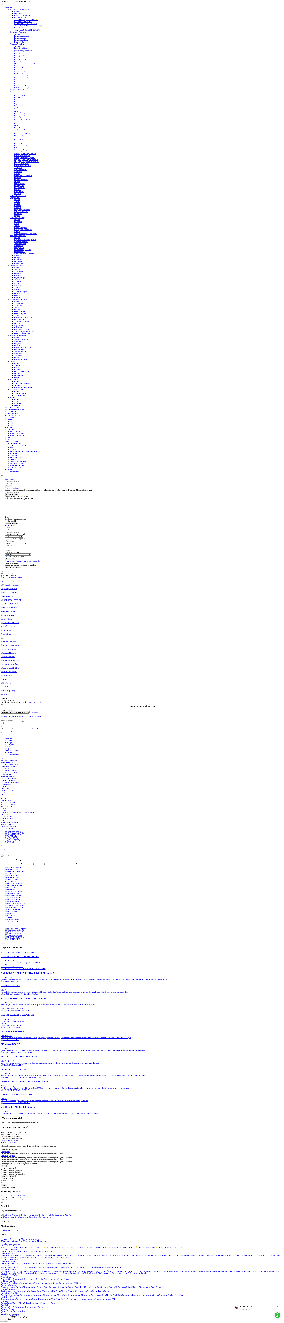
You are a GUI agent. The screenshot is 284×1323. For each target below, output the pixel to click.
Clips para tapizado (21, 242)
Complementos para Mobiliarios (25, 234)
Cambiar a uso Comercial (31, 561)
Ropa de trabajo (19, 42)
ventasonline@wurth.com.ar (11, 1239)
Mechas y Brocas (20, 112)
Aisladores (18, 355)
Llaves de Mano (20, 136)
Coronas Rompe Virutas (22, 120)
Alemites (17, 288)
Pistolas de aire (19, 312)
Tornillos (17, 270)
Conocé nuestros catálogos (23, 1217)
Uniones (17, 369)
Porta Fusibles (19, 350)
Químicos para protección (23, 78)
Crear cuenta (9, 525)
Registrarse (14, 1140)
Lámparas (17, 344)
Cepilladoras (18, 326)
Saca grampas (19, 248)
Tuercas (17, 280)
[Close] (2, 4)
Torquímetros (19, 142)
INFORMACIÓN (11, 441)
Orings (16, 284)
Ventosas (17, 385)
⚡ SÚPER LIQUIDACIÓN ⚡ (26, 20)
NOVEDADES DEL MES (19, 10)
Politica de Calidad (16, 457)
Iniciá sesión (9, 479)
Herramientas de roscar (22, 156)
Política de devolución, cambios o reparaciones (26, 451)
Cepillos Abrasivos (20, 104)
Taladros (17, 316)
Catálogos (8, 427)
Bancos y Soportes (20, 228)
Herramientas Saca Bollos (23, 387)
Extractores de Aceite (21, 330)
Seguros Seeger (19, 278)
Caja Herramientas (20, 170)
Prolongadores (19, 186)
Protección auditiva (21, 40)
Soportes (17, 216)
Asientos (17, 202)
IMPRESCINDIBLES (22, 16)
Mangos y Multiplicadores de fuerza (26, 162)
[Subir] (2, 854)
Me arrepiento (42, 1241)
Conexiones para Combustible (24, 254)
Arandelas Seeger (20, 292)
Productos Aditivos (21, 48)
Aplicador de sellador (21, 322)
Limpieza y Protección (22, 210)
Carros (16, 224)
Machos (17, 182)
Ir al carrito (34, 712)
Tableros (17, 226)
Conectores (18, 354)
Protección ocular (20, 38)
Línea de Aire (14, 361)
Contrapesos (18, 246)
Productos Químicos (17, 44)
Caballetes (17, 208)
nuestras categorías (35, 702)
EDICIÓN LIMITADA (18, 196)
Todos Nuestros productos (28, 1241)
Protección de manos (21, 36)
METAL (17, 405)
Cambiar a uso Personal (13, 561)
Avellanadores (19, 122)
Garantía (13, 449)
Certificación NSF (20, 66)
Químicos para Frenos (22, 82)
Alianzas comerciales (17, 465)
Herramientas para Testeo (23, 348)
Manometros (18, 375)
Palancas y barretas (21, 180)
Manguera (17, 373)
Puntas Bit (17, 190)
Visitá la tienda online (8, 1142)
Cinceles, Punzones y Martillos (25, 154)
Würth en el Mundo (17, 433)
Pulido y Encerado (20, 70)
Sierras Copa (18, 118)
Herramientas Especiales (22, 166)
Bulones (17, 298)
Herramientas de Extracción (24, 146)
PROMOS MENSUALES (14, 409)
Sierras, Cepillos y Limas (23, 150)
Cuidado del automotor (22, 74)
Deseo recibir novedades (16, 557)
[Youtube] (63, 1215)
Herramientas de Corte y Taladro (25, 124)
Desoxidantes (19, 58)
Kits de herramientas (21, 164)
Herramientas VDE (21, 359)
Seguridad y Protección (18, 32)
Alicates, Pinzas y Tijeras (23, 152)
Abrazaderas (18, 272)
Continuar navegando (13, 567)
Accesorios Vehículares (18, 236)
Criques (17, 204)
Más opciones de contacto (30, 1239)
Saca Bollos (14, 379)
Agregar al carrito (7, 712)
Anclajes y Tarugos (16, 389)
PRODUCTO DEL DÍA (14, 407)
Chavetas (17, 286)
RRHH (7, 437)
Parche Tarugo (19, 264)
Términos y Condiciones (9, 1241)
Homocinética (19, 260)
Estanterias (18, 222)
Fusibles (17, 346)
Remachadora (19, 328)
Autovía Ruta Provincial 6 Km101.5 (13, 1196)
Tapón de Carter (20, 244)
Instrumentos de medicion (23, 176)
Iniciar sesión (5, 1140)
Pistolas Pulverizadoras (22, 334)
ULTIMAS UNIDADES (23, 22)
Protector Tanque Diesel (22, 250)
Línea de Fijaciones (16, 266)
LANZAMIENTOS (21, 18)
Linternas (17, 178)
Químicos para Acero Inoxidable (25, 86)
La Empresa (9, 429)
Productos (8, 8)
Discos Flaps (18, 100)
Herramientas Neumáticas (19, 300)
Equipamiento (15, 198)
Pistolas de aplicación (21, 148)
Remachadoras (19, 144)
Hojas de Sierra (19, 128)
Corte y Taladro (15, 108)
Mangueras (18, 262)
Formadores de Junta (21, 60)
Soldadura (17, 194)
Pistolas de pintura (20, 314)
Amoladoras (18, 306)
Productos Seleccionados (23, 28)
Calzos (16, 290)
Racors (16, 367)
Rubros (12, 397)
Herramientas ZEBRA (22, 134)
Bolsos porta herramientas (23, 230)
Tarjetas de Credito (20, 445)
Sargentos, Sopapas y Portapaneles (26, 160)
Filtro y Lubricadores (21, 371)
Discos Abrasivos (20, 102)
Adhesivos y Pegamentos (23, 50)
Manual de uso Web (17, 463)
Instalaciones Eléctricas (18, 336)
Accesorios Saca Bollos (22, 383)
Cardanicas (18, 172)
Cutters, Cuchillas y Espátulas (24, 158)
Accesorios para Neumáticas (24, 332)
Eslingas (17, 258)
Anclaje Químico (20, 393)
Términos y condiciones (18, 461)
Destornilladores (20, 140)
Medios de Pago (15, 443)
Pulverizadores (19, 188)
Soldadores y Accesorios (22, 72)
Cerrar (4, 1166)
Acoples (17, 365)
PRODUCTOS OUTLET (19, 90)
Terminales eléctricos (21, 340)
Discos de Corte (19, 114)
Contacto (8, 469)
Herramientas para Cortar (23, 318)
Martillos (17, 324)
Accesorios (18, 168)
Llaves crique (19, 320)
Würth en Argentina (17, 435)
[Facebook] (10, 1215)
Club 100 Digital (16, 467)
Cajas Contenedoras (21, 212)
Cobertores (18, 256)
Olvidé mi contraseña (12, 488)
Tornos (16, 308)
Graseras (17, 174)
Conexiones (18, 342)
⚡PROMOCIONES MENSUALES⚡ (28, 26)
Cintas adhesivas (20, 62)
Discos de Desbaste (21, 96)
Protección (18, 214)
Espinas (17, 294)
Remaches (17, 276)
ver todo (17, 12)
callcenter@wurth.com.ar (10, 1230)
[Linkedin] (45, 1215)
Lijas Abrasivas (19, 98)
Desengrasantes (19, 56)
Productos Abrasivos (17, 92)
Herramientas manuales (18, 130)
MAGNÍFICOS (19, 14)
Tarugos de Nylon (20, 395)
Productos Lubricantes (22, 54)
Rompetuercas (19, 192)
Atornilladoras (19, 304)
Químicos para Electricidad (23, 80)
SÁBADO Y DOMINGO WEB (25, 24)
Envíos (12, 447)
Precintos (17, 274)
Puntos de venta (15, 431)
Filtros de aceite (19, 252)
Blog (7, 439)
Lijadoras (17, 310)
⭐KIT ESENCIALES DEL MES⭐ (27, 30)
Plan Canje (13, 453)
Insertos (17, 296)
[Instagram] (28, 1215)
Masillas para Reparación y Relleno (26, 64)
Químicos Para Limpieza (23, 84)
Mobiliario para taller (17, 218)
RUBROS (9, 419)
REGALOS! (9, 417)
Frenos (16, 377)
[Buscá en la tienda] (23, 721)
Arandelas (17, 282)
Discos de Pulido (20, 106)
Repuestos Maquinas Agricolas (25, 240)
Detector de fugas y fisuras (23, 88)
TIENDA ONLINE (12, 471)
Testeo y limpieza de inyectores (25, 76)
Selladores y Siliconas (22, 52)
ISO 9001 (13, 459)
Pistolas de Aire (19, 184)
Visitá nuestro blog (7, 1217)
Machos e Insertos (20, 126)
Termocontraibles (20, 352)
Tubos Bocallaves (20, 138)
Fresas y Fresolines (21, 116)
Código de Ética (15, 455)
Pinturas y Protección (21, 68)
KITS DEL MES (11, 411)
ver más (3, 1243)
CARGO (17, 403)
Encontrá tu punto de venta (43, 1217)
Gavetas (17, 232)
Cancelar (4, 1176)
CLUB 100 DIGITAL (13, 415)
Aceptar (12, 1176)
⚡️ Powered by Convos (245, 1309)
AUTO (16, 401)
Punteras (17, 357)
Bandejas (17, 206)
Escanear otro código (22, 712)
